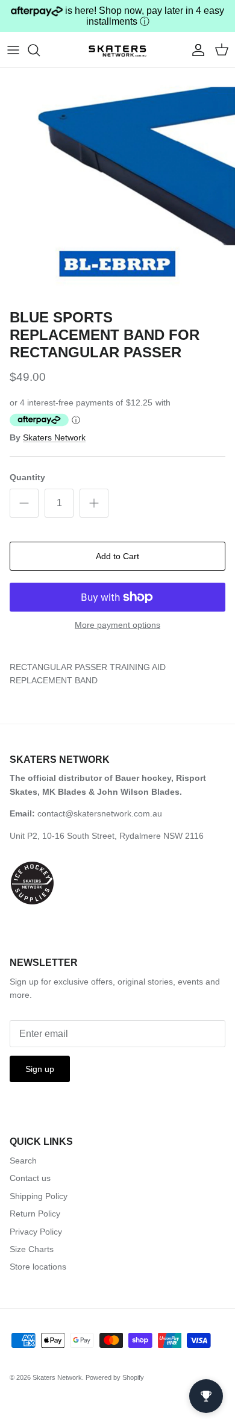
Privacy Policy (36, 1231)
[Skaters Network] (117, 49)
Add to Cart (117, 556)
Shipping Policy (38, 1196)
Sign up (39, 1069)
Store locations (38, 1266)
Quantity (27, 477)
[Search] (40, 50)
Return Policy (35, 1213)
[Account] (195, 50)
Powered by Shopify (115, 1377)
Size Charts (32, 1249)
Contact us (30, 1178)
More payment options (117, 625)
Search (23, 1160)
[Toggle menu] (13, 50)
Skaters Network (54, 437)
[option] (117, 185)
